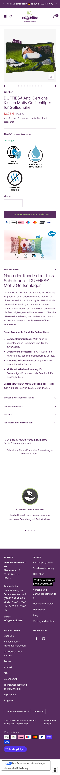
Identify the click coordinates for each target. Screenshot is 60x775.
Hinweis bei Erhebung (16, 768)
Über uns (9, 635)
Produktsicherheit (14, 406)
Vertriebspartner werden (13, 653)
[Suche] (11, 16)
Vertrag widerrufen (43, 621)
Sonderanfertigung (43, 568)
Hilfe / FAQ (38, 574)
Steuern (21, 118)
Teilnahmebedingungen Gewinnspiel (15, 686)
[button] (30, 451)
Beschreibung (11, 269)
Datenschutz (10, 678)
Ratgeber (9, 700)
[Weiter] (55, 86)
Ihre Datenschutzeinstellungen (29, 763)
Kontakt (8, 667)
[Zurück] (5, 86)
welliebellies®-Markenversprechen (15, 643)
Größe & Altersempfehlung (19, 398)
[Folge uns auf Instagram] (43, 638)
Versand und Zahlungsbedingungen (44, 593)
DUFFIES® (8, 92)
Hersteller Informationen (18, 423)
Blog (35, 615)
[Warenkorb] (54, 16)
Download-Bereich (43, 603)
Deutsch (37, 711)
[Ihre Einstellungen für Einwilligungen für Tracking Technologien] (55, 770)
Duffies (8, 414)
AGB (6, 672)
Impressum (10, 694)
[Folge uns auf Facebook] (36, 638)
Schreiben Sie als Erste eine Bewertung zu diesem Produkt (30, 452)
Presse (7, 661)
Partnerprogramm (43, 562)
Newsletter (39, 609)
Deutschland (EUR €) (16, 711)
